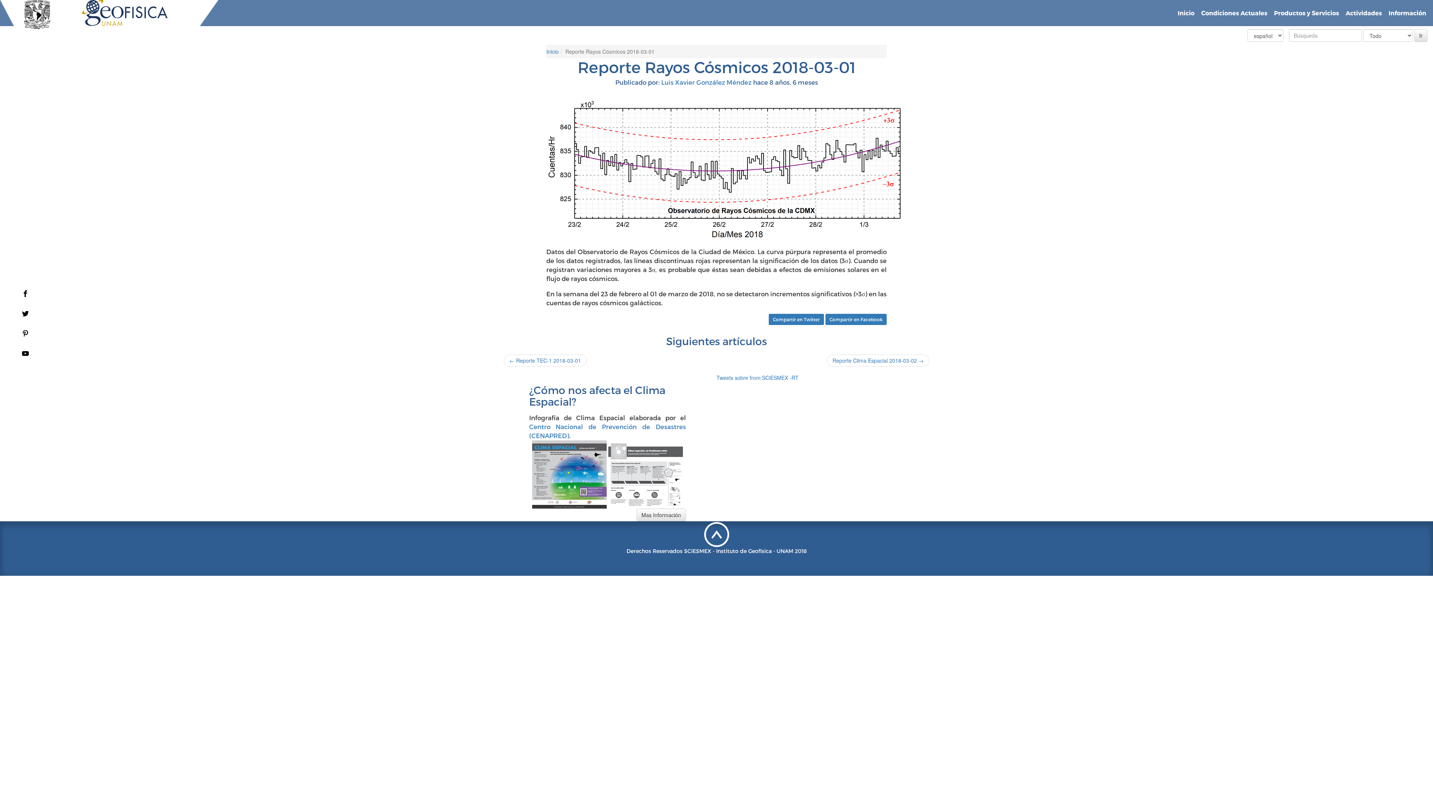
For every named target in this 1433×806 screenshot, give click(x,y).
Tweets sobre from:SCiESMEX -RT (757, 377)
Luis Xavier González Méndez (706, 82)
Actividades (1364, 12)
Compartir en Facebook (856, 319)
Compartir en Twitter (796, 319)
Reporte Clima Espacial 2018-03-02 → (878, 360)
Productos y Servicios (1306, 12)
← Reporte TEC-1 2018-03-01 (545, 360)
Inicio (1186, 12)
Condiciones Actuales (1234, 12)
